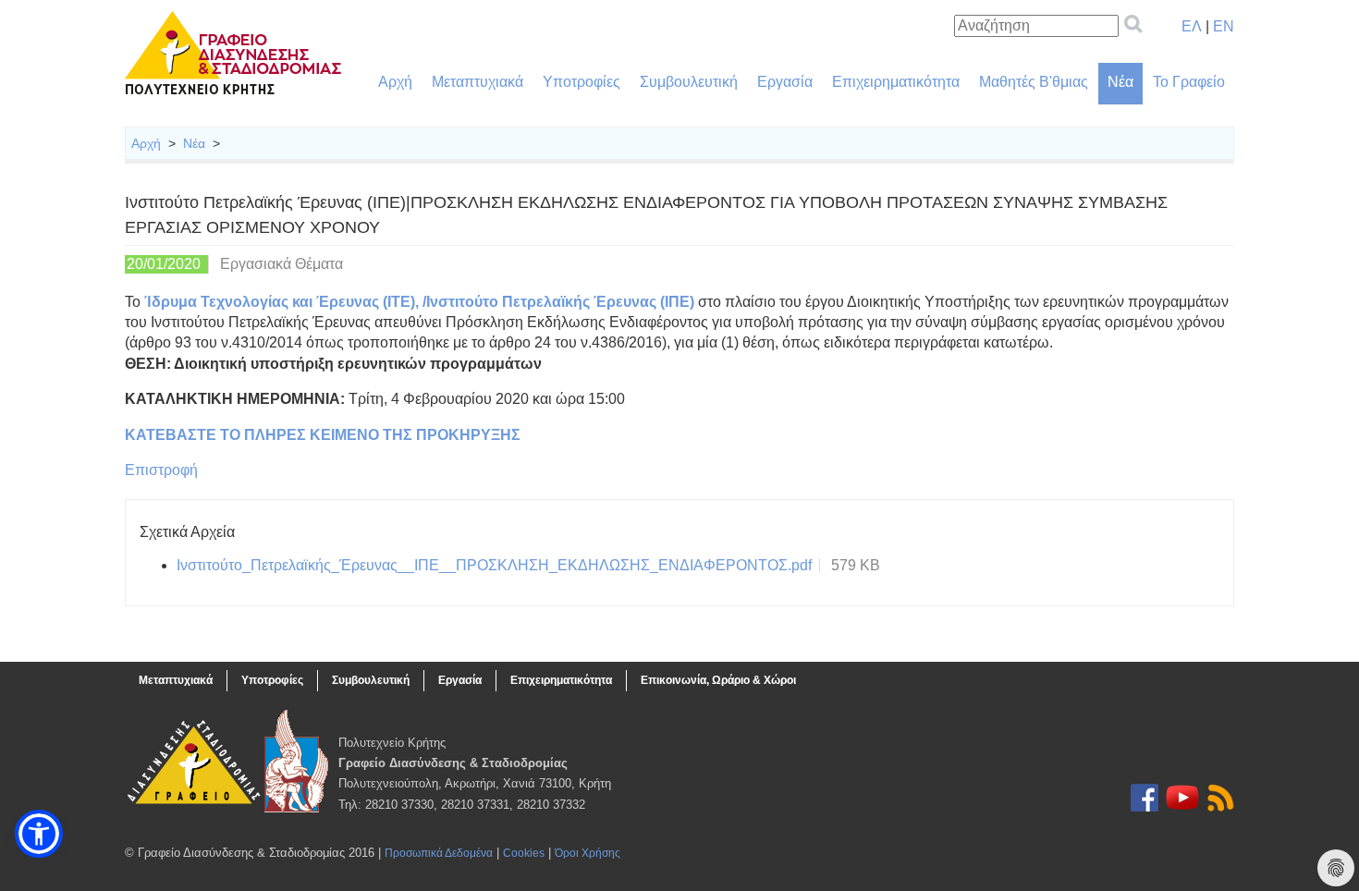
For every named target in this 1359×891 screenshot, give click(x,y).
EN (1223, 26)
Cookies (524, 853)
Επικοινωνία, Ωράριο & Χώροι (718, 680)
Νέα (1120, 82)
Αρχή (395, 82)
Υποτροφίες (581, 82)
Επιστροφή (161, 470)
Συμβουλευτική (689, 82)
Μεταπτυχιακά (477, 82)
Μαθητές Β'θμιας (1033, 82)
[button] (38, 833)
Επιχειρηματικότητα (896, 82)
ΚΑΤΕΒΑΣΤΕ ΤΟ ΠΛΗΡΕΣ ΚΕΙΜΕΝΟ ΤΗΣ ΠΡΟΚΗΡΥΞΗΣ (322, 435)
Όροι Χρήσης (587, 853)
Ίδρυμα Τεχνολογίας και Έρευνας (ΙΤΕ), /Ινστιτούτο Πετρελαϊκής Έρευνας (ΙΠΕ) (419, 302)
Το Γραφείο (1189, 82)
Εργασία (785, 82)
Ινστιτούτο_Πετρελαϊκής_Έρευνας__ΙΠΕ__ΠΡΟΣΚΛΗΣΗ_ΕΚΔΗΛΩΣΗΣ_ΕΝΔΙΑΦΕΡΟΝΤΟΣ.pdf (494, 565)
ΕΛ (1191, 26)
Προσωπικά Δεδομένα (439, 853)
